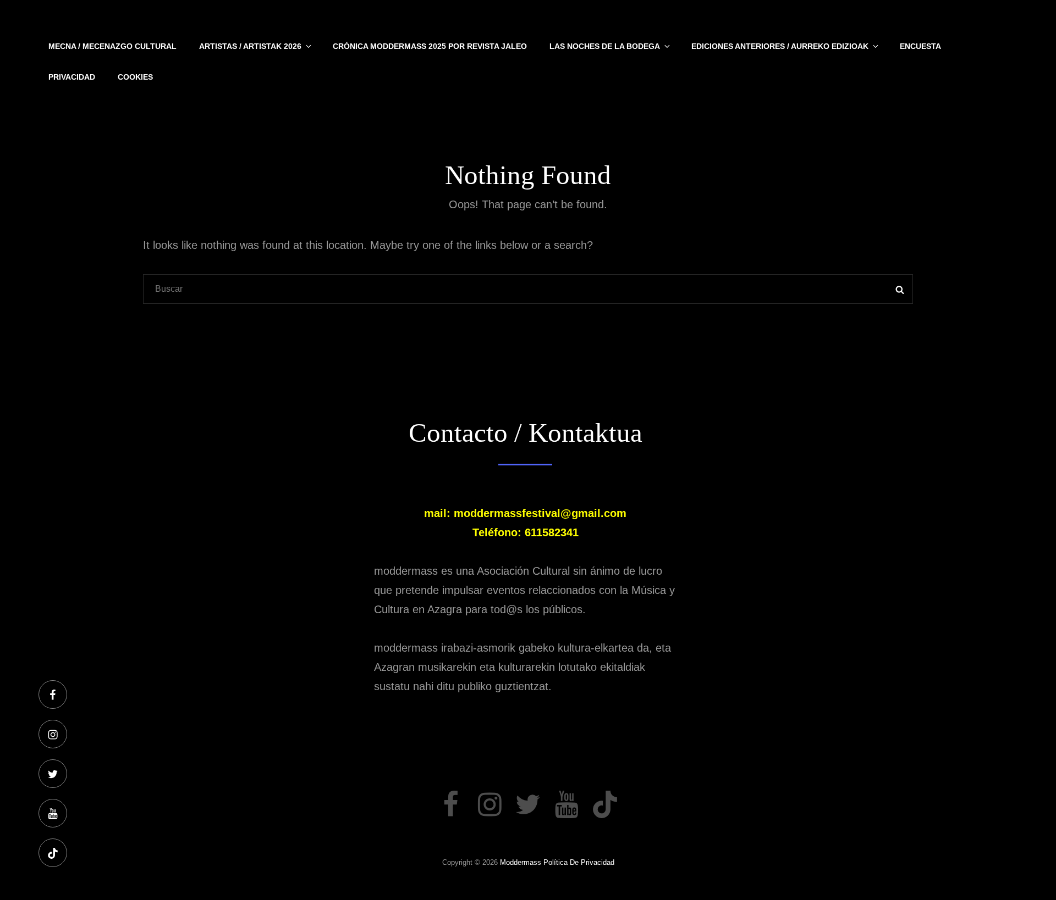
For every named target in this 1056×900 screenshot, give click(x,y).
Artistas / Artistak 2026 (250, 46)
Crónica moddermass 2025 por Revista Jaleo (430, 46)
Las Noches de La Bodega (604, 46)
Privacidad (71, 77)
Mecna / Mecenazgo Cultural (112, 46)
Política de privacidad (578, 862)
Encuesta (920, 46)
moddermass (520, 862)
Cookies (135, 77)
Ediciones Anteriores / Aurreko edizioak (779, 46)
